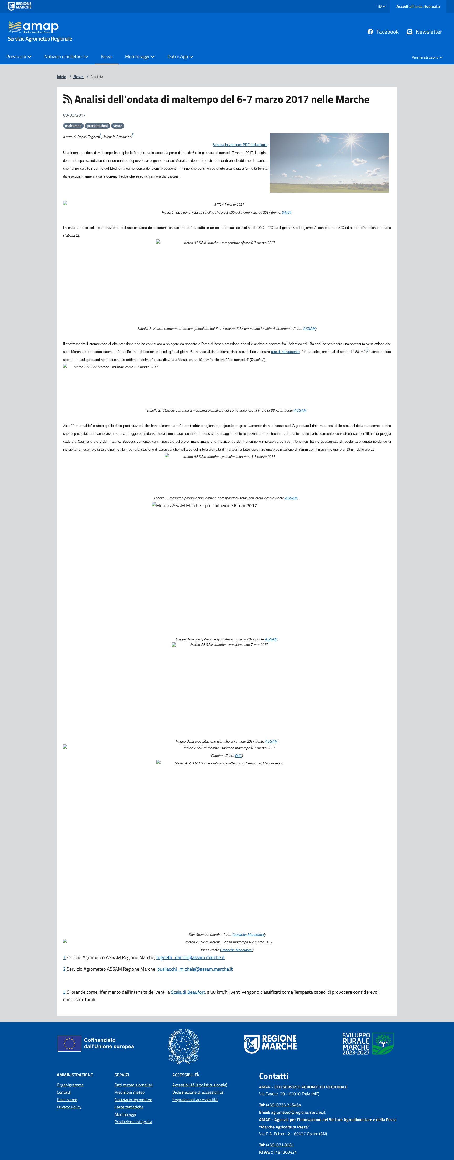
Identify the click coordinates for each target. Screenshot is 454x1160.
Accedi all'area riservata (418, 6)
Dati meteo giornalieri (134, 1085)
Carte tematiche (129, 1107)
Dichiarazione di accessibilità (197, 1092)
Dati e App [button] (178, 56)
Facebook (387, 31)
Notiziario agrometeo (133, 1099)
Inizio (61, 76)
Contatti (64, 1092)
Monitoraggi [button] (137, 56)
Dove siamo (67, 1099)
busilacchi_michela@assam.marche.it (195, 968)
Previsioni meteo (130, 1092)
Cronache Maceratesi (248, 935)
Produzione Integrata (133, 1121)
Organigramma (70, 1085)
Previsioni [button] (16, 56)
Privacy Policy (69, 1107)
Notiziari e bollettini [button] (64, 56)
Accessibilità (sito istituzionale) (199, 1085)
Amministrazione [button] (425, 57)
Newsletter (428, 31)
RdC (238, 756)
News (106, 56)
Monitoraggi (125, 1114)
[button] (382, 6)
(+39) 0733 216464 (283, 1105)
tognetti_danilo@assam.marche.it (190, 957)
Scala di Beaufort (188, 992)
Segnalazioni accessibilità (195, 1099)
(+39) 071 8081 (280, 1145)
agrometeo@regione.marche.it (298, 1112)
